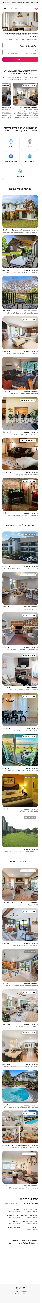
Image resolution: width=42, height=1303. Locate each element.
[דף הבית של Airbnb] (36, 8)
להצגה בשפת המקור (9, 3)
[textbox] (29, 53)
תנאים (17, 1293)
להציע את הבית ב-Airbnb (12, 8)
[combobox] (20, 46)
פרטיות (23, 1293)
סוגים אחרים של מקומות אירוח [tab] (29, 1203)
